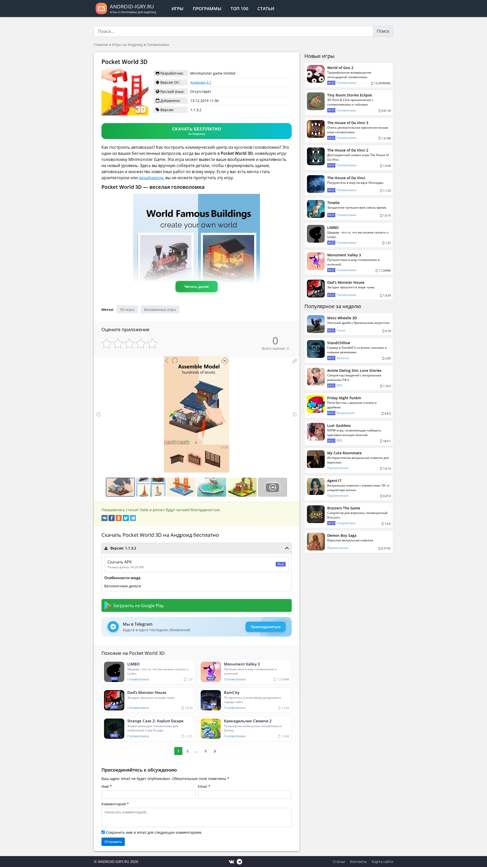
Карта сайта (382, 861)
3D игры (127, 309)
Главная (101, 44)
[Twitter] (126, 518)
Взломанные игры (160, 309)
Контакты (358, 861)
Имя (105, 786)
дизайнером (151, 177)
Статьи (265, 8)
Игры (177, 8)
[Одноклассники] (119, 518)
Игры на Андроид (127, 44)
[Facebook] (112, 518)
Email (202, 786)
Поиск (383, 31)
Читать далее (196, 287)
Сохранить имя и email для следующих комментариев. (154, 832)
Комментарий (113, 804)
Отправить (113, 842)
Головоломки (158, 44)
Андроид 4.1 (201, 82)
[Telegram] (133, 518)
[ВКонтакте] (104, 518)
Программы (207, 8)
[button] (295, 361)
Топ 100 (239, 8)
